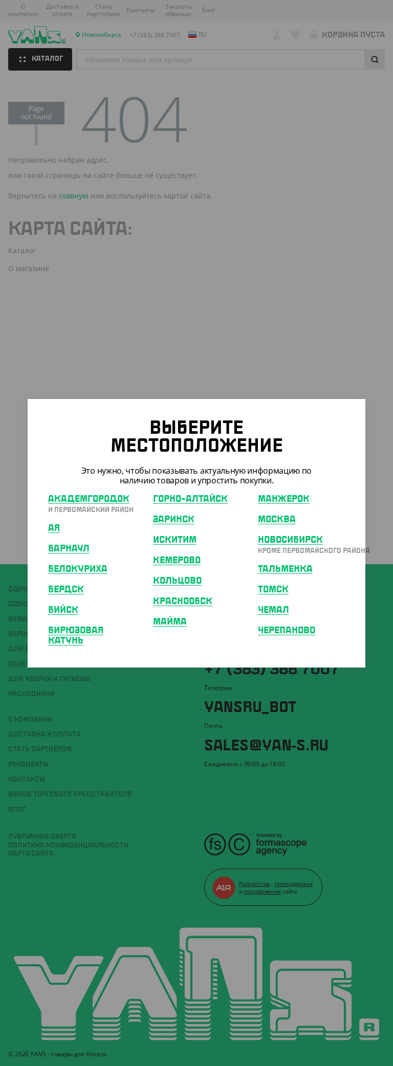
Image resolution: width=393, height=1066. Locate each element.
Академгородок (88, 499)
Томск (273, 590)
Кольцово (177, 581)
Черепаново (286, 631)
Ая (54, 528)
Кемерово (177, 561)
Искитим (174, 540)
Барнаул (69, 549)
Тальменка (285, 569)
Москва (277, 520)
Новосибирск (290, 540)
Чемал (273, 610)
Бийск (63, 610)
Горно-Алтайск (190, 499)
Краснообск (182, 601)
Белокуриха (77, 569)
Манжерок (284, 499)
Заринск (173, 520)
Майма (170, 622)
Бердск (66, 590)
